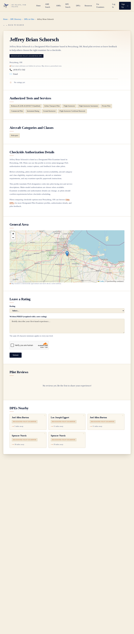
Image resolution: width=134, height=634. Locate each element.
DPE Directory (15, 19)
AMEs (58, 6)
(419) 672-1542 (17, 70)
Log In (113, 5)
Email (14, 74)
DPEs (78, 6)
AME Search (47, 5)
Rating (12, 306)
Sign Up (123, 5)
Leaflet (101, 281)
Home (38, 6)
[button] (67, 253)
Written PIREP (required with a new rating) (31, 326)
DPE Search (67, 5)
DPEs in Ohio (29, 19)
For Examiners (100, 5)
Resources (88, 6)
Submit (15, 355)
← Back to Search (15, 25)
